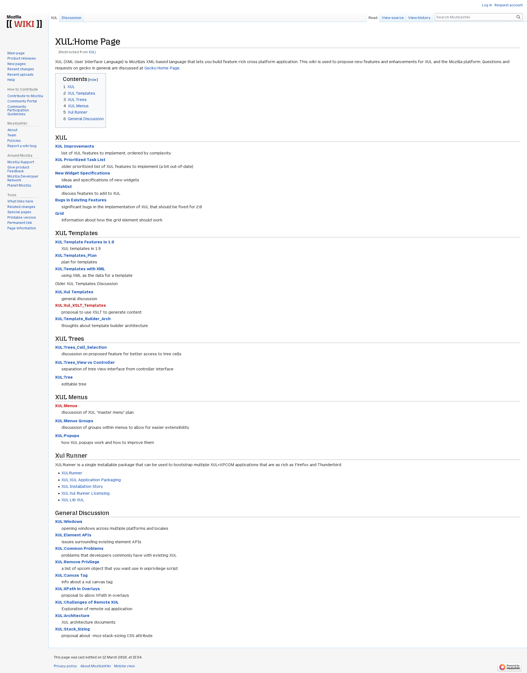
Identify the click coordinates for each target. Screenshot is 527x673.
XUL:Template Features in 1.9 (84, 242)
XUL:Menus (66, 405)
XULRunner (71, 473)
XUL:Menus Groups (74, 420)
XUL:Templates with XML (80, 268)
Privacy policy (65, 666)
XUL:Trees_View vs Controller (85, 362)
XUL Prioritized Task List (80, 159)
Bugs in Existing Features (80, 200)
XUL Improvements (74, 146)
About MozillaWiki (95, 666)
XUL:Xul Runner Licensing (85, 493)
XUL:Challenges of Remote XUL (87, 602)
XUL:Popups (67, 435)
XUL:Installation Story (82, 486)
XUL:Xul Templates (74, 291)
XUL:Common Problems (79, 548)
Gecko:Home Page (162, 68)
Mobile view (124, 666)
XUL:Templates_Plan (76, 255)
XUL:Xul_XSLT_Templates (80, 305)
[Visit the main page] (24, 22)
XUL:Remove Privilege (77, 561)
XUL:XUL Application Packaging (91, 479)
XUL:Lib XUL (72, 499)
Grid (59, 213)
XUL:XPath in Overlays (77, 588)
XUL (92, 52)
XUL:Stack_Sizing (72, 629)
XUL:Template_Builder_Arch (83, 318)
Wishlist (63, 186)
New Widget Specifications (82, 173)
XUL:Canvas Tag (71, 575)
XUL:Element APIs (73, 535)
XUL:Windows (68, 521)
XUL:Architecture (72, 615)
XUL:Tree (64, 377)
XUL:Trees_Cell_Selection (81, 347)
